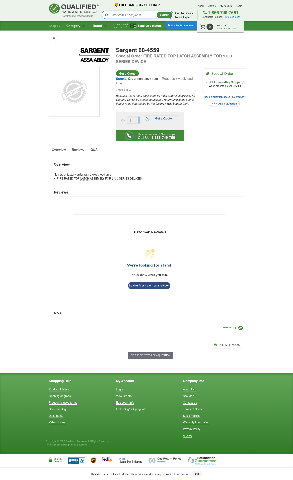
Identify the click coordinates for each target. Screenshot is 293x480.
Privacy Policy (191, 429)
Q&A (94, 149)
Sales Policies (191, 416)
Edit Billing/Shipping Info (131, 409)
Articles (187, 435)
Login (239, 5)
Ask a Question (227, 103)
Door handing (57, 409)
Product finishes (59, 389)
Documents (56, 416)
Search (164, 14)
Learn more (181, 474)
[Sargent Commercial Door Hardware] (94, 54)
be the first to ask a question (150, 355)
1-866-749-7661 (222, 12)
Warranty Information (196, 422)
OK (197, 474)
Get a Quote (127, 73)
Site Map (188, 396)
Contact (212, 5)
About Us (189, 389)
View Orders (124, 396)
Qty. (123, 120)
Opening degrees (60, 396)
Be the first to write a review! (149, 285)
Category (73, 25)
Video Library (57, 422)
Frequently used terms (63, 402)
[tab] (227, 345)
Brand (98, 25)
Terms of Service (193, 409)
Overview (59, 149)
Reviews (78, 149)
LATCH (84, 178)
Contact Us (190, 402)
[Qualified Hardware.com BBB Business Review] (76, 460)
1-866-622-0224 (231, 16)
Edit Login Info (125, 402)
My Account (226, 5)
